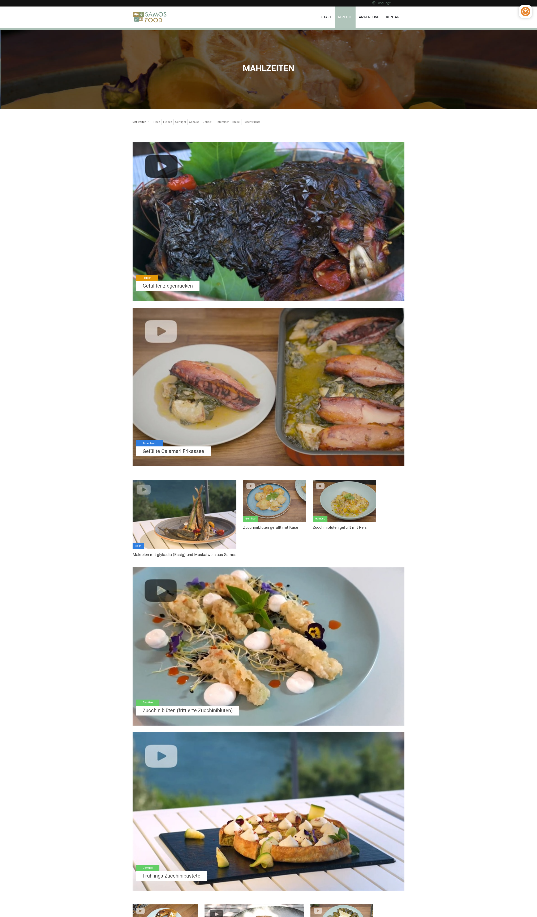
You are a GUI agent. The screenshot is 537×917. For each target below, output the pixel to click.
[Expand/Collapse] (148, 122)
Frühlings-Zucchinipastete (171, 876)
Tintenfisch (149, 443)
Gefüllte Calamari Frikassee (173, 451)
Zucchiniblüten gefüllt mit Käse (270, 527)
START (326, 17)
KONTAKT (393, 17)
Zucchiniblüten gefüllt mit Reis (340, 527)
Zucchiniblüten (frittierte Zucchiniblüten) (188, 710)
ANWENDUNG (369, 17)
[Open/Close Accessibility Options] (525, 11)
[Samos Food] (150, 17)
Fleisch (147, 277)
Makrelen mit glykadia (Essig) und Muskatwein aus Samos (184, 554)
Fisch (138, 545)
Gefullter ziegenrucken (168, 286)
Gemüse (250, 518)
